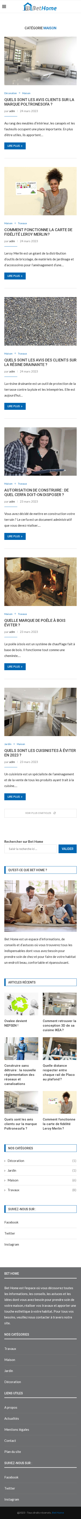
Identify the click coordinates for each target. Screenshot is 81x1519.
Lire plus (14, 145)
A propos (10, 1407)
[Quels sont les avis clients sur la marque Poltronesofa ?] (40, 61)
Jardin (7, 744)
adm (12, 111)
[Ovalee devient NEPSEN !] (21, 1004)
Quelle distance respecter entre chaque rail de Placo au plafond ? (59, 1072)
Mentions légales (16, 1429)
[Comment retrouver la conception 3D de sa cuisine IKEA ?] (60, 1004)
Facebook (11, 1222)
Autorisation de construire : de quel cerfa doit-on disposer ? (36, 492)
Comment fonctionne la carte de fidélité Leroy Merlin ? (38, 232)
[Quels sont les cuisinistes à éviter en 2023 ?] (40, 712)
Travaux (22, 223)
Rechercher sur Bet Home (23, 841)
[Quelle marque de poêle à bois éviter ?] (40, 581)
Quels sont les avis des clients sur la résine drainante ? (40, 362)
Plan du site (12, 1452)
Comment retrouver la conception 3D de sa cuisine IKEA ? (59, 1025)
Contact (10, 1440)
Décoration (10, 93)
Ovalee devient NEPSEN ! (15, 1023)
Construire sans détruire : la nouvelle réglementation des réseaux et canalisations (20, 1075)
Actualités (11, 1418)
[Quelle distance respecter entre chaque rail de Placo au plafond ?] (60, 1048)
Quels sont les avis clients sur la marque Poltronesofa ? (39, 101)
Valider (67, 849)
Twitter (9, 1233)
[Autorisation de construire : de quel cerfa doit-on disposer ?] (40, 451)
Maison (26, 93)
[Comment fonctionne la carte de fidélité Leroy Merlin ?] (40, 191)
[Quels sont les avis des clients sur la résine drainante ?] (40, 321)
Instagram (11, 1244)
